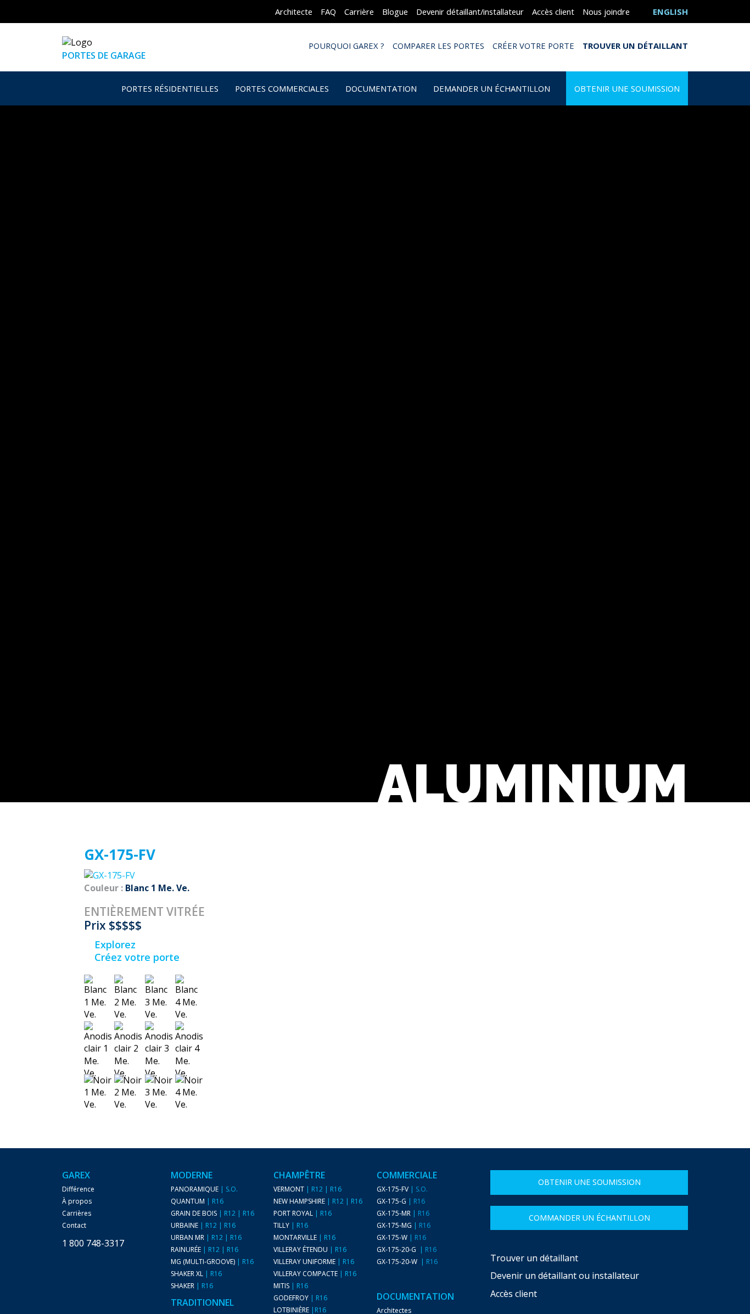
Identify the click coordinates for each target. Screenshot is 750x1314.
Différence (78, 1189)
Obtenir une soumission (627, 88)
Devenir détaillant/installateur (470, 11)
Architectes (394, 1310)
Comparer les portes (438, 45)
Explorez (114, 944)
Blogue (395, 11)
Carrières (76, 1213)
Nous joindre (606, 11)
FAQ (328, 11)
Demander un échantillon (491, 88)
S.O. (232, 1189)
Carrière (359, 11)
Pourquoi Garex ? (346, 45)
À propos (77, 1201)
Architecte (293, 11)
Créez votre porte (136, 957)
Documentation (381, 88)
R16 (217, 1201)
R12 (230, 1213)
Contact (74, 1225)
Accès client (553, 11)
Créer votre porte (533, 45)
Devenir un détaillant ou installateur (564, 1276)
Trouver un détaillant (635, 45)
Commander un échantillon (589, 1217)
